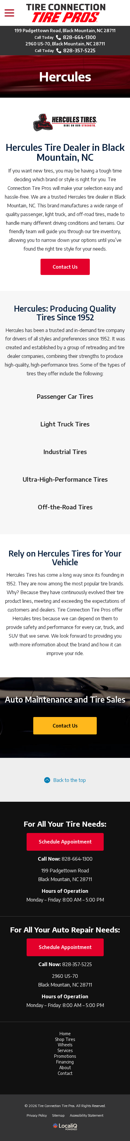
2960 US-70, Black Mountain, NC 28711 (65, 43)
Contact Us (65, 267)
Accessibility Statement (86, 1115)
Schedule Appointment (65, 842)
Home (65, 1033)
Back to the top (69, 780)
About (65, 1067)
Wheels (65, 1044)
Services (65, 1050)
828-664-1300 (79, 37)
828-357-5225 (79, 50)
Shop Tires (65, 1039)
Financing (65, 1061)
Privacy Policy (37, 1115)
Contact (65, 1073)
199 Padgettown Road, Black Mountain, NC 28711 (65, 30)
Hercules (65, 76)
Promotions (65, 1056)
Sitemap (58, 1115)
